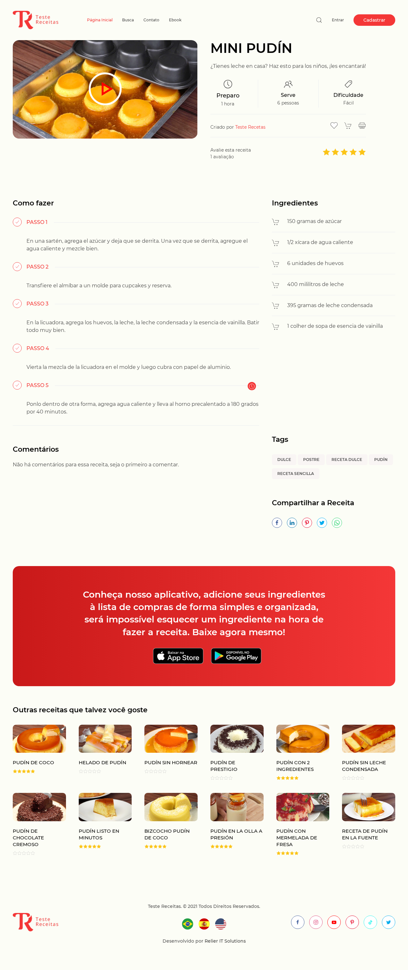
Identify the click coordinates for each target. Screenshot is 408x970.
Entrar (338, 20)
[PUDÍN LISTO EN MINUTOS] (99, 824)
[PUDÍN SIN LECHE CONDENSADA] (362, 752)
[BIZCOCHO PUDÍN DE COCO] (165, 824)
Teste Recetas (250, 127)
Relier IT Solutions (224, 941)
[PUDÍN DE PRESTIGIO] (231, 752)
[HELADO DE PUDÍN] (99, 752)
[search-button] (319, 20)
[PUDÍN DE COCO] (33, 752)
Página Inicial (100, 20)
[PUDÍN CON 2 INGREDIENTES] (297, 752)
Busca (128, 20)
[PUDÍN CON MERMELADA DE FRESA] (297, 824)
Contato (151, 20)
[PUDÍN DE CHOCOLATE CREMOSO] (33, 824)
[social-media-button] (297, 922)
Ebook (175, 20)
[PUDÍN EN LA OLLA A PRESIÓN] (231, 824)
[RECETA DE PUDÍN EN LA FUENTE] (362, 824)
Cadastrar (374, 20)
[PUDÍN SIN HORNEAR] (165, 752)
